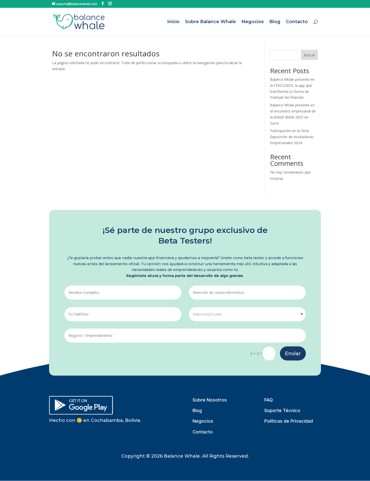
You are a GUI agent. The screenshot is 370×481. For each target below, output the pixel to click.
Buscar (309, 55)
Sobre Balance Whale (210, 22)
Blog (274, 22)
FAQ (268, 400)
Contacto (297, 22)
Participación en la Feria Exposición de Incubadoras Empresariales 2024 (292, 136)
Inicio (173, 22)
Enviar (293, 353)
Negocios (252, 22)
